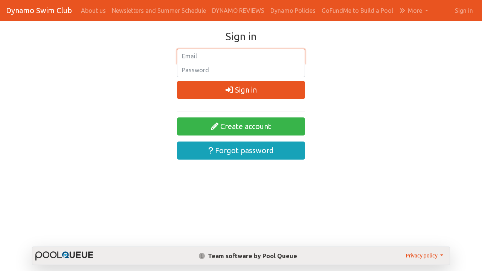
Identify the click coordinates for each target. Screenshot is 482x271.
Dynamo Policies (293, 10)
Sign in (464, 10)
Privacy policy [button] (422, 256)
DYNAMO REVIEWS (238, 10)
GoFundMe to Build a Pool (357, 10)
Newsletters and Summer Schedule (159, 10)
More (415, 10)
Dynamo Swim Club (39, 10)
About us (93, 10)
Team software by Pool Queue (251, 256)
